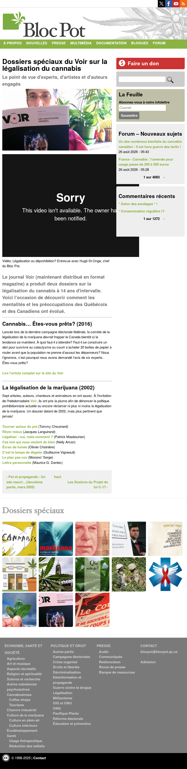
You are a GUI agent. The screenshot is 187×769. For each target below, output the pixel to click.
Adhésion (148, 661)
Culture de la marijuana (25, 715)
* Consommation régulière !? (141, 211)
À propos (12, 42)
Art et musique (18, 663)
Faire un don (143, 63)
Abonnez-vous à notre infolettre (144, 102)
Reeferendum (109, 661)
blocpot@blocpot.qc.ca (158, 651)
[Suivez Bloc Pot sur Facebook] (168, 5)
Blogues (139, 42)
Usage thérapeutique (25, 740)
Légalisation (62, 692)
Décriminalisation (67, 672)
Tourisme (16, 704)
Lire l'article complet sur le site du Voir (32, 372)
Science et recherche (23, 679)
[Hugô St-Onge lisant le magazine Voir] (57, 151)
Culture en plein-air (24, 720)
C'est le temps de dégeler (22, 452)
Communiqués (110, 656)
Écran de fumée (14, 446)
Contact (11, 52)
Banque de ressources (117, 672)
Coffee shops (19, 699)
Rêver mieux (12, 431)
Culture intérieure (23, 725)
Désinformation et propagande (67, 680)
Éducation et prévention (72, 723)
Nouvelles (36, 42)
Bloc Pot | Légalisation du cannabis (44, 22)
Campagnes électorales (71, 656)
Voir (33, 400)
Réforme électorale (68, 718)
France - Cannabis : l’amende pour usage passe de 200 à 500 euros (146, 162)
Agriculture (16, 658)
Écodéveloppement (22, 730)
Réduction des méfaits (27, 745)
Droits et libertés (66, 666)
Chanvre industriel (21, 709)
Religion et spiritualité (24, 673)
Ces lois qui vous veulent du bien (28, 441)
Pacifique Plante (66, 713)
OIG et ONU (62, 703)
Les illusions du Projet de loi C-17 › (88, 484)
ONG (57, 708)
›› (164, 176)
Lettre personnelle (16, 462)
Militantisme (62, 697)
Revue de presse (112, 666)
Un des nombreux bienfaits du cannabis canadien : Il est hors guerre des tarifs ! (150, 144)
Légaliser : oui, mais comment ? (27, 436)
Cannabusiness (19, 694)
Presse (59, 42)
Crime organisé (65, 661)
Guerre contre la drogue (72, 687)
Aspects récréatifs (21, 668)
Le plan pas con (14, 457)
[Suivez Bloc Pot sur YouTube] (176, 5)
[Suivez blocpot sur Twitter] (161, 5)
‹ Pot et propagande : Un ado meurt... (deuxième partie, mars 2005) (25, 481)
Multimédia (81, 42)
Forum (159, 42)
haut (57, 476)
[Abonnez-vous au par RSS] (183, 5)
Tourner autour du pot (19, 426)
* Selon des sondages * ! (138, 203)
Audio (104, 651)
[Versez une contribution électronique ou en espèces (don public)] (122, 65)
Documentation (111, 42)
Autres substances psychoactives (22, 687)
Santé (11, 735)
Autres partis (63, 651)
